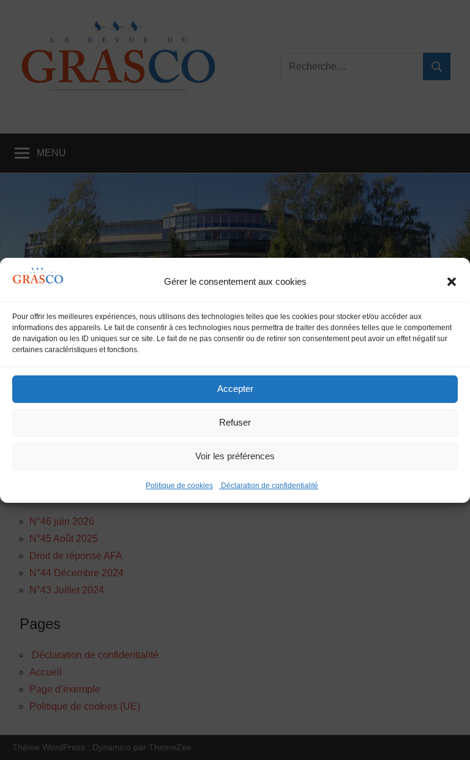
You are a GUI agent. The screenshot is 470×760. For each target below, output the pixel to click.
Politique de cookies (179, 485)
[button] (452, 282)
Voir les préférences (235, 456)
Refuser (235, 422)
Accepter (235, 388)
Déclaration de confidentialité (268, 485)
